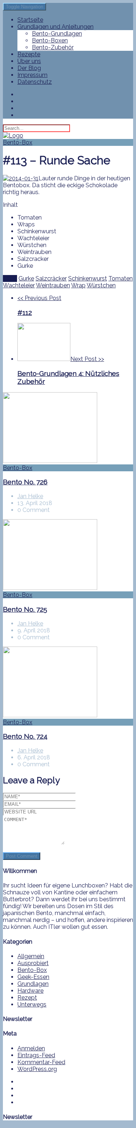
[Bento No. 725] (68, 555)
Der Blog (29, 68)
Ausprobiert (33, 963)
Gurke (26, 278)
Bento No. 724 (25, 736)
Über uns (29, 61)
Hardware (30, 990)
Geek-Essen (33, 976)
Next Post (68, 370)
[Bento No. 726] (68, 428)
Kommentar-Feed (41, 1062)
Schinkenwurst (87, 278)
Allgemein (30, 956)
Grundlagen (33, 983)
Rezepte (28, 54)
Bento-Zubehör (53, 47)
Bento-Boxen (50, 40)
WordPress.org (37, 1069)
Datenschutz (34, 81)
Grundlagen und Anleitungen (55, 26)
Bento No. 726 (25, 482)
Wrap (78, 285)
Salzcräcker (51, 278)
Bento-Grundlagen (57, 33)
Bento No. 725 (25, 609)
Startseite (30, 19)
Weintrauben (53, 285)
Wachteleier (19, 285)
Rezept (27, 997)
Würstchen (101, 285)
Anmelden (31, 1048)
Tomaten (120, 278)
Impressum (32, 74)
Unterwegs (31, 1004)
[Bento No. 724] (68, 683)
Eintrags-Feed (36, 1055)
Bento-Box (17, 142)
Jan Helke (30, 496)
